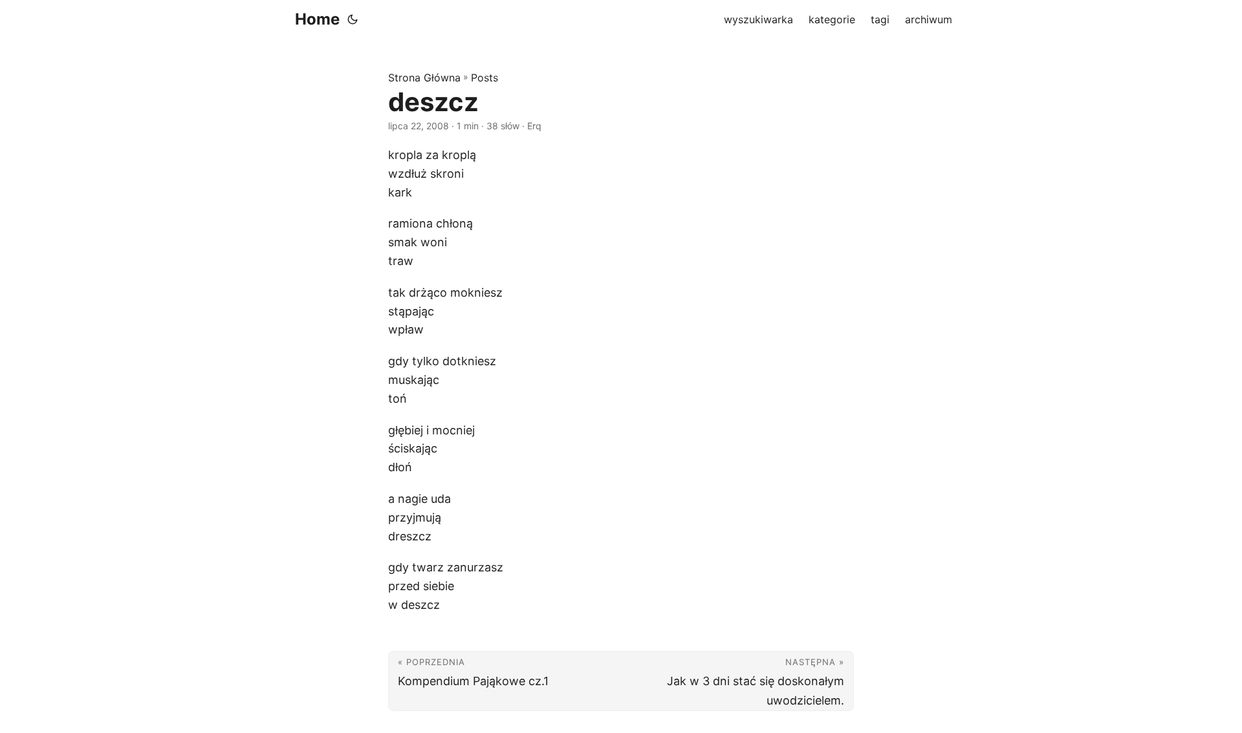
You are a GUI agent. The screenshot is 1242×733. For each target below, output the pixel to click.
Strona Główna (424, 77)
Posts (484, 77)
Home (317, 19)
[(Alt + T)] (352, 19)
